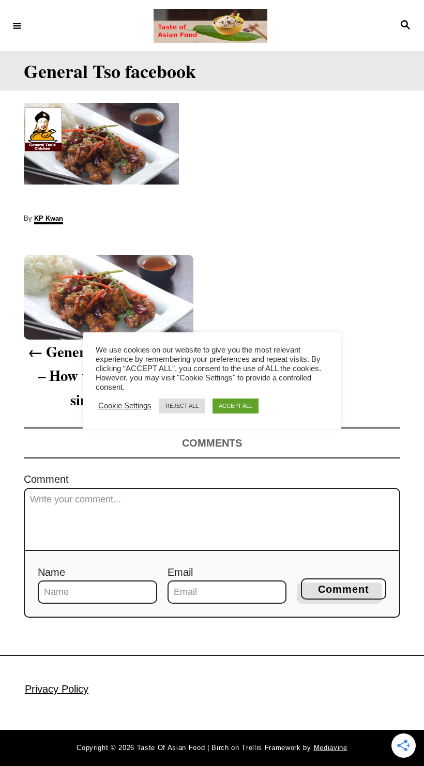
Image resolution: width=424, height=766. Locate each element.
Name (51, 572)
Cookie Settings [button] (125, 406)
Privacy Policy (56, 689)
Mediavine (330, 748)
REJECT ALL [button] (182, 406)
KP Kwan (48, 218)
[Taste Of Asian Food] (210, 26)
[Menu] (17, 25)
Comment (46, 479)
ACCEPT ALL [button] (235, 406)
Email (180, 572)
